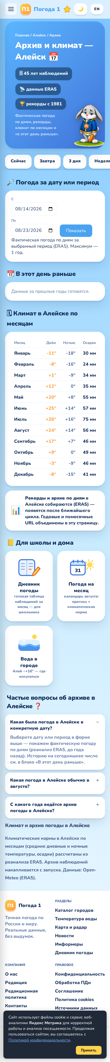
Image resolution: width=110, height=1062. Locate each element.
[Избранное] (67, 9)
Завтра (47, 161)
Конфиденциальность (80, 974)
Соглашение (69, 991)
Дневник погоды (74, 953)
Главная (22, 35)
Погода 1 (41, 9)
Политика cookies (74, 999)
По (13, 220)
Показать (76, 231)
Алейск (39, 35)
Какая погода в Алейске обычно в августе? (49, 783)
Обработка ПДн (73, 983)
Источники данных (76, 1008)
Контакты (16, 1006)
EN (97, 9)
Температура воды (76, 919)
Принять (88, 1050)
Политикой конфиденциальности (39, 1040)
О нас (11, 974)
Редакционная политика (21, 994)
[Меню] (11, 9)
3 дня (75, 161)
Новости (64, 936)
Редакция (16, 983)
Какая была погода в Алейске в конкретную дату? (46, 725)
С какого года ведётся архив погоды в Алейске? (43, 807)
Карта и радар (71, 927)
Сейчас (18, 161)
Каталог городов (74, 910)
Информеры (69, 944)
